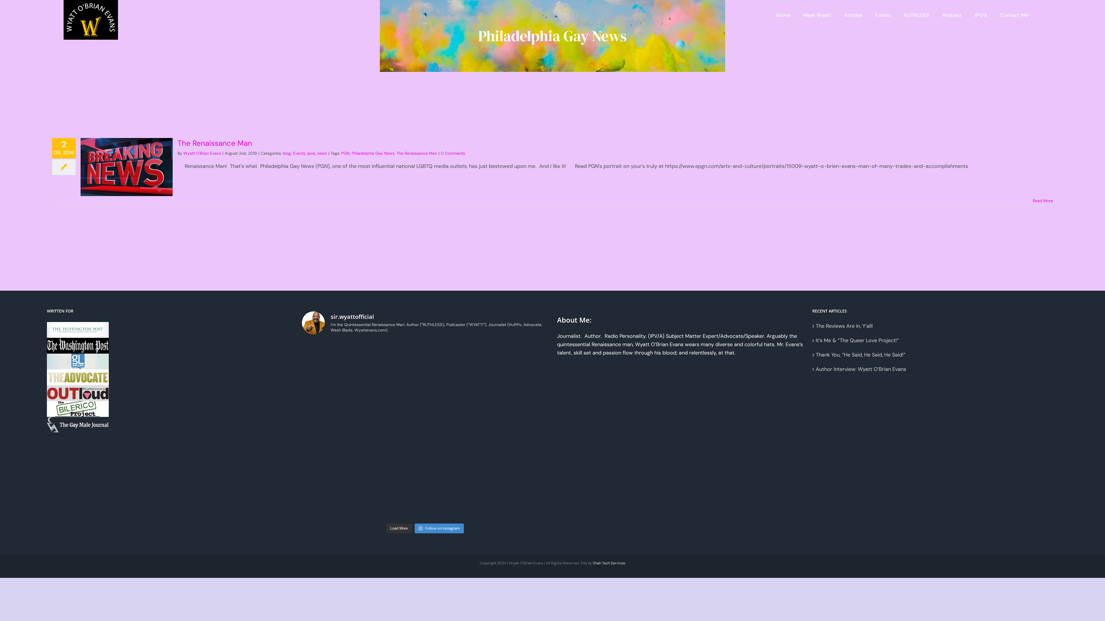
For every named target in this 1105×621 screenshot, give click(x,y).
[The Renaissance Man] (127, 167)
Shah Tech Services (609, 563)
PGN (345, 153)
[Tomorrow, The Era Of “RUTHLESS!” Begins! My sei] (331, 465)
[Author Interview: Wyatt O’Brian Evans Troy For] (331, 394)
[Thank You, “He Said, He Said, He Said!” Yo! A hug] (518, 357)
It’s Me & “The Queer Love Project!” (857, 340)
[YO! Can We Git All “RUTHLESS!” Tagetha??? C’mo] (331, 502)
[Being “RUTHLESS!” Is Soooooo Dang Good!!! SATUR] (456, 465)
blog (287, 153)
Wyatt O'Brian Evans (202, 153)
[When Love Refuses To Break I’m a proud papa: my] (456, 394)
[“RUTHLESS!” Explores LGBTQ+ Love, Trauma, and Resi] (331, 429)
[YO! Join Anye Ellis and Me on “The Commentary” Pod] (394, 429)
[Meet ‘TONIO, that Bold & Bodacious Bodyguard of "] (518, 502)
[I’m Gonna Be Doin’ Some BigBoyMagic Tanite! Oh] (518, 394)
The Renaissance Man (215, 143)
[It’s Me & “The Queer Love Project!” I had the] (394, 357)
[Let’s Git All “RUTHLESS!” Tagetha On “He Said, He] (394, 394)
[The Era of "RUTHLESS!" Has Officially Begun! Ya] (518, 429)
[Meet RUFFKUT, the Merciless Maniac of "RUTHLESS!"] (518, 465)
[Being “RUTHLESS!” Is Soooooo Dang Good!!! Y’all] (394, 465)
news (322, 153)
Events (299, 153)
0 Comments (453, 153)
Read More (1043, 200)
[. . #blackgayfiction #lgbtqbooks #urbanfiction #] (456, 357)
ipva (311, 153)
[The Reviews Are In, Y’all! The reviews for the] (331, 357)
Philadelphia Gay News (373, 153)
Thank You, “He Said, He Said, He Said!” (861, 354)
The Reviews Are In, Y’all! (844, 326)
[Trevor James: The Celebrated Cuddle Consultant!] (394, 502)
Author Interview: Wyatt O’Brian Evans (861, 369)
